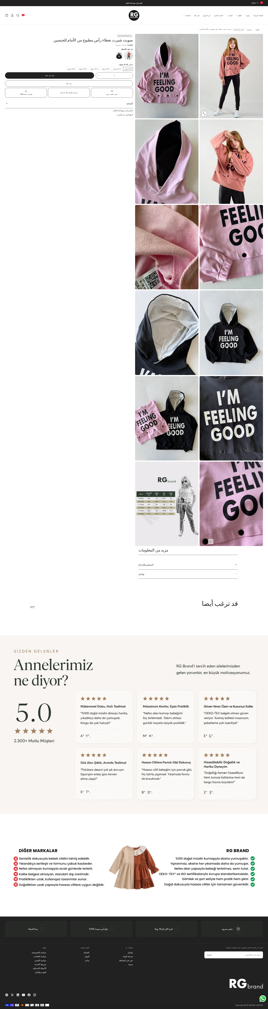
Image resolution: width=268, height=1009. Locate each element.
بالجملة (86, 952)
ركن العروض (207, 15)
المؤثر (87, 956)
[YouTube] (23, 995)
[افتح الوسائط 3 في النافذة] (139, 199)
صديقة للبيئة (128, 956)
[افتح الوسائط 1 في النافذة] (139, 114)
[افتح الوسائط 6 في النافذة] (204, 370)
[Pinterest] (6, 995)
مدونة (130, 964)
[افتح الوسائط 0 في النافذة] (204, 114)
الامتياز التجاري (218, 15)
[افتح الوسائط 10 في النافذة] (204, 541)
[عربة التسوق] (6, 15)
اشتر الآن (196, 15)
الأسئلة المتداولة (39, 968)
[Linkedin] (18, 995)
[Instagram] (34, 995)
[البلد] (261, 3)
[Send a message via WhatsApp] (263, 998)
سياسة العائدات (40, 956)
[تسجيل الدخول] (12, 15)
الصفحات (188, 15)
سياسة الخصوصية (39, 952)
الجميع (32, 606)
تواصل (130, 952)
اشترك (209, 955)
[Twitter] (12, 995)
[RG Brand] (246, 983)
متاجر (87, 960)
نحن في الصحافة (126, 960)
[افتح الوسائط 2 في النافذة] (204, 199)
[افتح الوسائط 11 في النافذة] (139, 541)
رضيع (248, 15)
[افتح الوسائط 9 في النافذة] (139, 456)
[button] (18, 15)
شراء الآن (69, 83)
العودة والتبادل (40, 972)
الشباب (230, 15)
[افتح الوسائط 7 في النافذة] (139, 370)
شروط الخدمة (40, 964)
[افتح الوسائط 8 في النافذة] (204, 456)
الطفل (240, 15)
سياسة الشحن (40, 960)
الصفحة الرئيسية (258, 15)
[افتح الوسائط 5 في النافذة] (139, 285)
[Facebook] (29, 995)
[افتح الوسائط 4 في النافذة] (204, 285)
